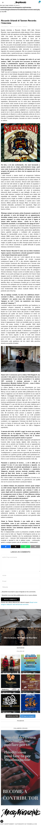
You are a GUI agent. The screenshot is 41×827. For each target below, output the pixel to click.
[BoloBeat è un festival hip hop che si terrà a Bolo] (10, 703)
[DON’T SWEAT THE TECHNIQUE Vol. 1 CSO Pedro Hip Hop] (30, 664)
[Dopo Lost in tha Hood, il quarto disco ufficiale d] (10, 664)
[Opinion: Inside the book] (20, 618)
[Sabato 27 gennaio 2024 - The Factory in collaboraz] (10, 683)
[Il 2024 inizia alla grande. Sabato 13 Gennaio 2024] (30, 683)
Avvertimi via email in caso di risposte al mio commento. (19, 592)
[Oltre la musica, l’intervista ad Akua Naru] (20, 636)
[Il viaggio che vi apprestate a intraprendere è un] (30, 703)
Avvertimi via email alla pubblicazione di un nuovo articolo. (19, 595)
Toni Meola (4, 26)
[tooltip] (5, 546)
